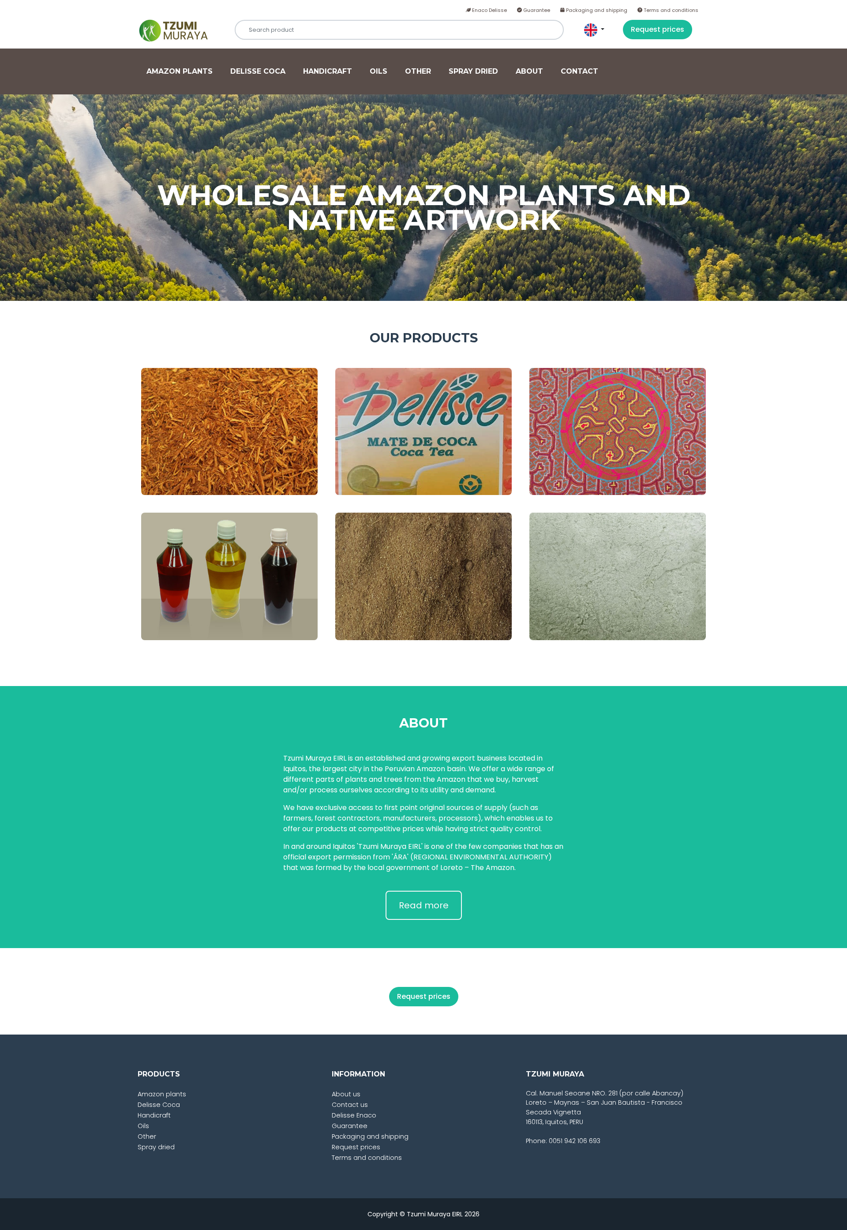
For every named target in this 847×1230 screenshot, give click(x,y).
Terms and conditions (670, 10)
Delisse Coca (257, 71)
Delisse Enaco (354, 1115)
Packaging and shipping (596, 10)
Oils (378, 71)
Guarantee (536, 10)
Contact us (350, 1104)
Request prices (657, 29)
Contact (579, 71)
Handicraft (327, 71)
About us (346, 1094)
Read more (424, 905)
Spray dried (473, 71)
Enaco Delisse (489, 10)
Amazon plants (179, 71)
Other (418, 71)
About (529, 71)
